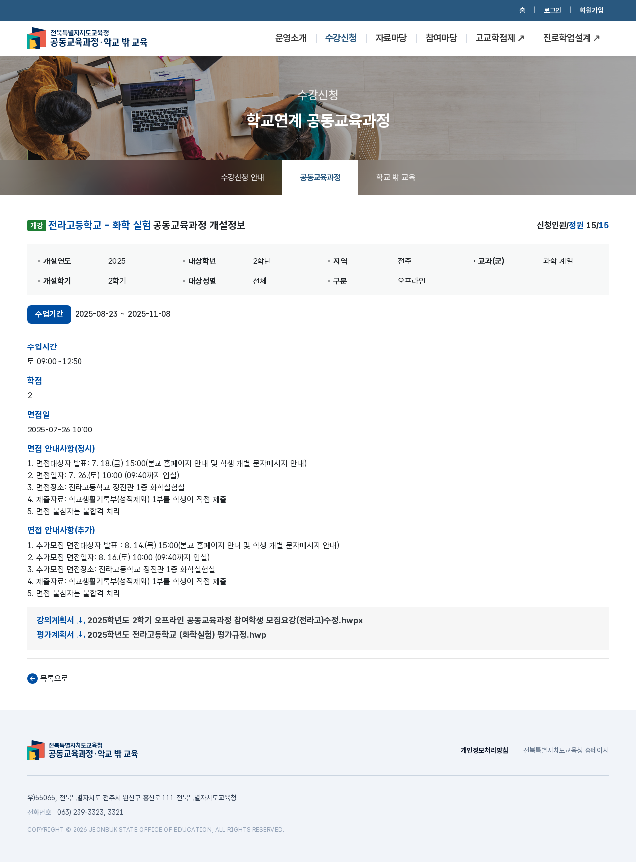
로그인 (552, 10)
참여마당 (441, 38)
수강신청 (341, 38)
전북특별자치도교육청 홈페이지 (566, 750)
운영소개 (291, 38)
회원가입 (592, 10)
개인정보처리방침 (484, 750)
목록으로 (54, 678)
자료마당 (391, 38)
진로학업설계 (566, 38)
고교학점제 (495, 38)
